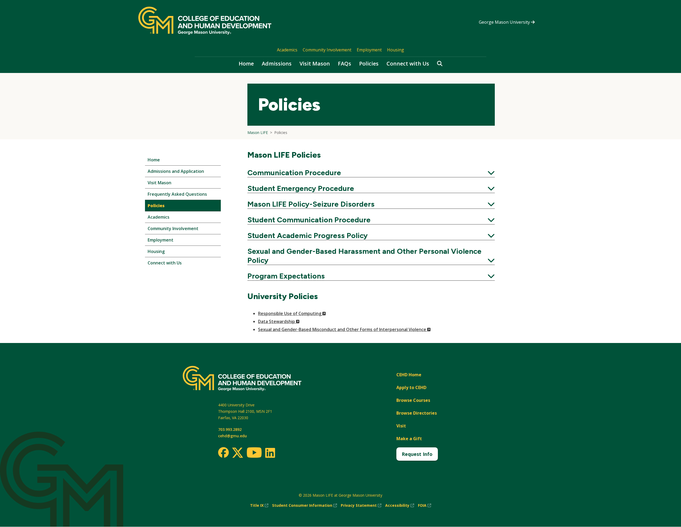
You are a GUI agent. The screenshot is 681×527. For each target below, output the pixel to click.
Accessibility (399, 506)
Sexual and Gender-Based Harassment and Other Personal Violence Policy (371, 256)
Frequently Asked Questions (177, 194)
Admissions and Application (176, 171)
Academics (287, 50)
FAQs (344, 63)
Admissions (277, 63)
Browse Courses (413, 400)
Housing (395, 50)
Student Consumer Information (304, 506)
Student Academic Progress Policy (371, 235)
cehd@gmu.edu (232, 435)
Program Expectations (371, 275)
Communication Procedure (371, 172)
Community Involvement (327, 50)
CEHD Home (408, 375)
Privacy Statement (361, 506)
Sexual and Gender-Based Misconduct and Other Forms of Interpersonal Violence (344, 329)
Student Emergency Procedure (371, 188)
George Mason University (505, 22)
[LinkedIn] (270, 452)
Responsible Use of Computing (292, 313)
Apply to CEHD (411, 387)
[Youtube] (254, 453)
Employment (369, 50)
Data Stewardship (279, 321)
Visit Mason (315, 63)
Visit (401, 426)
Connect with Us (408, 63)
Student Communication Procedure (371, 219)
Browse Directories (416, 413)
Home (246, 63)
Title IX (259, 506)
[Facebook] (223, 452)
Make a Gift (409, 439)
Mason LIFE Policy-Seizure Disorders (371, 204)
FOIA (424, 506)
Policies (369, 63)
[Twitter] (237, 453)
